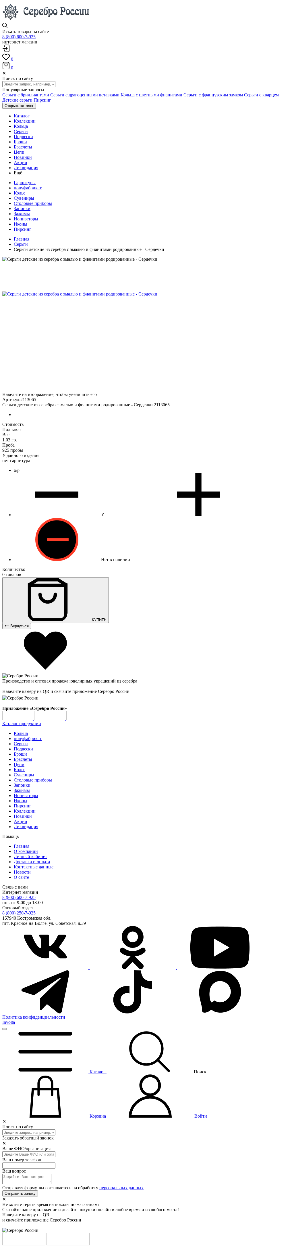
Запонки (22, 208)
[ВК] (46, 967)
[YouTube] (220, 967)
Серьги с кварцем (261, 94)
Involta (8, 1022)
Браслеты (23, 759)
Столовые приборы (33, 203)
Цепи (19, 764)
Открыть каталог (19, 106)
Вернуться (19, 626)
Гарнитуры (25, 182)
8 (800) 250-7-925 (19, 912)
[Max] (220, 1011)
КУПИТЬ (99, 620)
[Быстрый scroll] (4, 1029)
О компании (26, 851)
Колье (19, 192)
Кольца (21, 733)
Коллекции (25, 811)
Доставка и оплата (32, 861)
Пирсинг (42, 100)
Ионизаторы (26, 218)
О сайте (21, 877)
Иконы (20, 224)
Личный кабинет (30, 856)
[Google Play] (18, 718)
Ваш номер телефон (21, 1159)
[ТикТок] (133, 1011)
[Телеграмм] (46, 1011)
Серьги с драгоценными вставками (84, 94)
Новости (22, 872)
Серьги (21, 244)
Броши (20, 754)
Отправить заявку (20, 1193)
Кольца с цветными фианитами (151, 94)
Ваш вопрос (14, 1171)
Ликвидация (26, 826)
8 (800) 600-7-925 (19, 36)
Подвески (23, 748)
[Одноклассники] (133, 967)
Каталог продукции (21, 723)
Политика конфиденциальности (33, 1017)
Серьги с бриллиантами (25, 94)
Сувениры (24, 198)
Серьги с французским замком (213, 94)
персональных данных (121, 1187)
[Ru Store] (81, 718)
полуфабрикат (28, 187)
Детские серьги (17, 100)
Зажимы (22, 213)
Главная (21, 239)
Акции (20, 821)
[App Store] (50, 718)
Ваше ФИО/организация (26, 1148)
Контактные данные (33, 866)
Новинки (23, 816)
